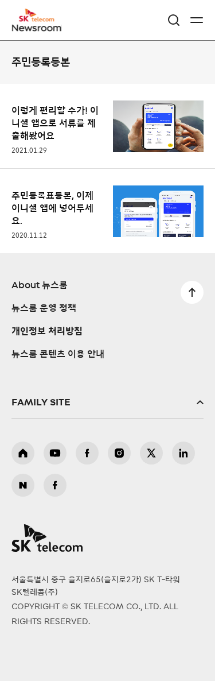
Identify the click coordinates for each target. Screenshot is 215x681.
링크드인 (183, 453)
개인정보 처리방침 (47, 331)
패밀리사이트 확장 (107, 402)
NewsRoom (37, 27)
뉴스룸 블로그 (22, 485)
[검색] (174, 20)
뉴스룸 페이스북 (55, 485)
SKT (40, 20)
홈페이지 (22, 453)
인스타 (119, 453)
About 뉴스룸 (39, 285)
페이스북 (87, 453)
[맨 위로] (192, 292)
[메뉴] (197, 20)
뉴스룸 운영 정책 (43, 308)
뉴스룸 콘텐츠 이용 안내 (57, 354)
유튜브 (55, 453)
